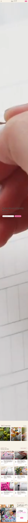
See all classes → (23, 448)
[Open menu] (1, 1)
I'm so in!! (21, 517)
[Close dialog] (26, 508)
